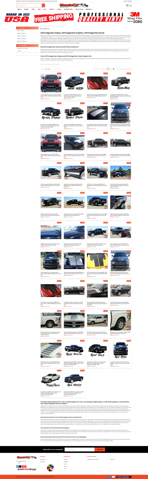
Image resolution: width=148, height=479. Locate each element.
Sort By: (42, 69)
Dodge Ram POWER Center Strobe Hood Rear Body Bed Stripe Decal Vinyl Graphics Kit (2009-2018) (51, 393)
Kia (45, 9)
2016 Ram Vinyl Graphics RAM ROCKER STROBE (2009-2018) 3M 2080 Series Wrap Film (73, 186)
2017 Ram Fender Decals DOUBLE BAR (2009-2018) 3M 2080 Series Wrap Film (119, 303)
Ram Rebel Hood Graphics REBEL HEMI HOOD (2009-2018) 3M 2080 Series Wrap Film (51, 304)
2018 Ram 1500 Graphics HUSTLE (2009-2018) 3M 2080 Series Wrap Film (50, 244)
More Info (88, 9)
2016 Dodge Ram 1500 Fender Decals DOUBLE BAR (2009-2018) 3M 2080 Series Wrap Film (97, 304)
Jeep (39, 9)
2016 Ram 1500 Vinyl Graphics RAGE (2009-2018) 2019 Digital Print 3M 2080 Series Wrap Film (119, 186)
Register (130, 1)
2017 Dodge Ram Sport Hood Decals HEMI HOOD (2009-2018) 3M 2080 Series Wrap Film (51, 96)
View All (19, 51)
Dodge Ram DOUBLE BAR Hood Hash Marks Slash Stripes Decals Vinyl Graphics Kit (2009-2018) (120, 96)
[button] (50, 468)
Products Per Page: (121, 69)
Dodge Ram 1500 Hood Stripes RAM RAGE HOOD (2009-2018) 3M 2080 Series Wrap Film (97, 126)
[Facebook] (17, 466)
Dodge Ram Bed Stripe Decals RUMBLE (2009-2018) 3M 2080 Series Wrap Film (96, 155)
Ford (33, 9)
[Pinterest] (23, 466)
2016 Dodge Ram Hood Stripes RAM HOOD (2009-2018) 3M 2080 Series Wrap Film (51, 274)
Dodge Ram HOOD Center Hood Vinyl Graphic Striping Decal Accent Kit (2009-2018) (120, 363)
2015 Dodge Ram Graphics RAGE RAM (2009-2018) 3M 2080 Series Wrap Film (119, 214)
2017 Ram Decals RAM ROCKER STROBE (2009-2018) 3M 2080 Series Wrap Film (50, 185)
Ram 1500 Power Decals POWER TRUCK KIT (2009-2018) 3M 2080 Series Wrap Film (97, 332)
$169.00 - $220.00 (21, 36)
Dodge (26, 9)
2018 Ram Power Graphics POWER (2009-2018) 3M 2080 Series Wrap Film (120, 332)
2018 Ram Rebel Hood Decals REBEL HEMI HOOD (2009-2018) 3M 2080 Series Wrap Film (120, 126)
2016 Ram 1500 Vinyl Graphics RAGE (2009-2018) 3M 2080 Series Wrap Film (50, 214)
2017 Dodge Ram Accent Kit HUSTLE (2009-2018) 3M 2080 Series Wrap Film (119, 244)
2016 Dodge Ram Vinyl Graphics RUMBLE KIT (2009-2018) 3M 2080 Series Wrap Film (120, 155)
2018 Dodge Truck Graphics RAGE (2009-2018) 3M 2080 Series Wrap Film (74, 214)
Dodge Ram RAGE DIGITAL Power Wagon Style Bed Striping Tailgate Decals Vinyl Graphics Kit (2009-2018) (74, 363)
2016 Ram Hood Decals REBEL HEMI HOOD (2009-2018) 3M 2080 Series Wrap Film (97, 95)
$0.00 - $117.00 (20, 30)
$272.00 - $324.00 (21, 41)
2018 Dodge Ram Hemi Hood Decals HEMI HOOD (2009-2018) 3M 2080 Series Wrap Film (74, 156)
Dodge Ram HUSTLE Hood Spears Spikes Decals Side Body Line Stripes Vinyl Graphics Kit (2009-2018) (74, 393)
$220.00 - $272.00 (21, 38)
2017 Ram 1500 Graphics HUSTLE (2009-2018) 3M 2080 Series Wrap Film (96, 244)
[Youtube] (25, 466)
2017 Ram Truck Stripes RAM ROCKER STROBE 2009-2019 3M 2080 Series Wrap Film (97, 186)
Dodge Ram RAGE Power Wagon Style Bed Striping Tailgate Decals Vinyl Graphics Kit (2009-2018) (96, 363)
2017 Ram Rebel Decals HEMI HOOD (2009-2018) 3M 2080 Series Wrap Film (119, 273)
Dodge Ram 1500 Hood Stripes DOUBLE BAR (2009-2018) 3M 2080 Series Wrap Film (73, 304)
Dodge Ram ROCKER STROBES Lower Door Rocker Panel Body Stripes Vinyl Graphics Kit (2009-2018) (50, 126)
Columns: (96, 69)
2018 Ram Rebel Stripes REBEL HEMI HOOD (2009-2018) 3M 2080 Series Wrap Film (74, 273)
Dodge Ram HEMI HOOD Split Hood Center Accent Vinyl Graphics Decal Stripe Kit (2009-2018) (73, 96)
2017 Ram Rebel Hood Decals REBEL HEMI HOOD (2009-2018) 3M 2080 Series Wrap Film (97, 274)
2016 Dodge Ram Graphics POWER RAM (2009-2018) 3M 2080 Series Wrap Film (73, 332)
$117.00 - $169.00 (21, 33)
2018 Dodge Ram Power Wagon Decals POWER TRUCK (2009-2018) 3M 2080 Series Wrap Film (50, 333)
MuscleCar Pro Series (22, 48)
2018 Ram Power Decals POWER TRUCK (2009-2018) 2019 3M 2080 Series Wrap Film (50, 363)
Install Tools (79, 9)
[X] (20, 466)
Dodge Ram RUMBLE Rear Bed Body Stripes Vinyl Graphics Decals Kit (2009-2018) (73, 126)
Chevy (19, 9)
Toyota (51, 9)
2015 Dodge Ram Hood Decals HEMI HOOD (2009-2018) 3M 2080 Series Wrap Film (51, 156)
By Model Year (68, 9)
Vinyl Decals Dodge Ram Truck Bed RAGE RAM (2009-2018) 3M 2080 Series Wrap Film (97, 215)
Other (59, 9)
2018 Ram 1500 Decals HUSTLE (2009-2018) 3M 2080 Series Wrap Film (73, 244)
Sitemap (43, 462)
